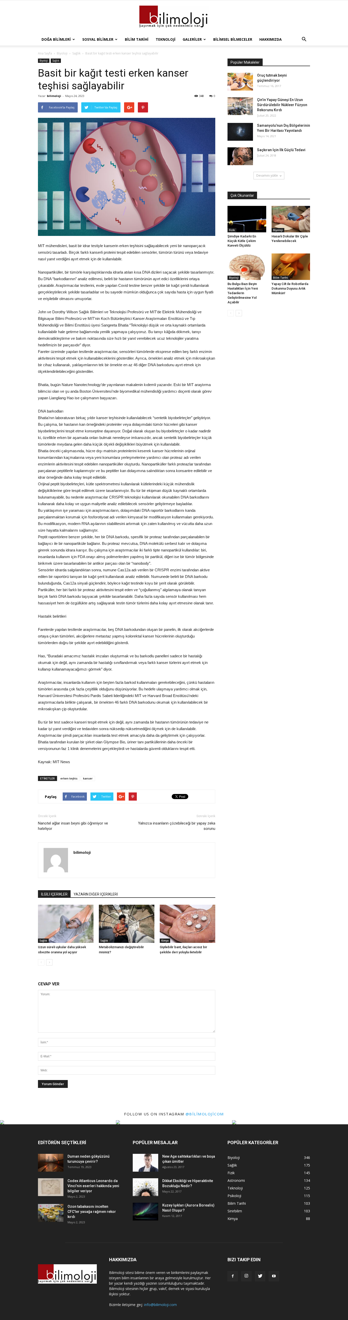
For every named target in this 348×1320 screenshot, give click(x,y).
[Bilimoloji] (174, 17)
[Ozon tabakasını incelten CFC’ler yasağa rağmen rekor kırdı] (50, 1213)
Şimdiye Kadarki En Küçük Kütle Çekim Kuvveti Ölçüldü (241, 240)
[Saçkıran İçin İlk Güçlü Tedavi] (240, 156)
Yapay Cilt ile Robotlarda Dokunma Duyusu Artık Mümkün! (290, 288)
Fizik (232, 230)
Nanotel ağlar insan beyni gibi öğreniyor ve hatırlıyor (73, 826)
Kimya (165, 940)
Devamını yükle (267, 175)
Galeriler (192, 39)
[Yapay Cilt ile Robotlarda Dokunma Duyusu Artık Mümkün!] (291, 266)
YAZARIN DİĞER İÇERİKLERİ (96, 894)
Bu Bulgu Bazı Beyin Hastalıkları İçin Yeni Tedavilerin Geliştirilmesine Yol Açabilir (242, 293)
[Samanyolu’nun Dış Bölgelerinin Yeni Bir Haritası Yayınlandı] (240, 132)
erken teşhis (68, 778)
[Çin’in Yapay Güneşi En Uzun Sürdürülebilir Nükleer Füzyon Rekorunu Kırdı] (240, 106)
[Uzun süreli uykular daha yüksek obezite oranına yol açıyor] (65, 924)
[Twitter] (260, 1276)
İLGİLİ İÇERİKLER (54, 894)
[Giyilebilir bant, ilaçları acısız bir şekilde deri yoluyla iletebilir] (187, 924)
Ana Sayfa (45, 53)
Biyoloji (43, 60)
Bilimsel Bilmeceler (232, 39)
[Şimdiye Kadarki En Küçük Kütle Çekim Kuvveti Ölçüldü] (246, 219)
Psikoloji (234, 1195)
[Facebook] (232, 1276)
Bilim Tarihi (137, 39)
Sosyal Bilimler (97, 39)
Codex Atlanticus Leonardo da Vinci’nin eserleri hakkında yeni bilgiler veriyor (93, 1186)
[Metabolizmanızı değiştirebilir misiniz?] (126, 924)
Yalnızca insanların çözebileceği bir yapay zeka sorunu (176, 826)
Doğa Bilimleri (56, 39)
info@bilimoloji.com (160, 1304)
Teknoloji (166, 39)
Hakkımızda (270, 39)
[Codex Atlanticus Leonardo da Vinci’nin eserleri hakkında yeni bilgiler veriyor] (50, 1187)
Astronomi (236, 1180)
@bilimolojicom (204, 1113)
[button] (304, 39)
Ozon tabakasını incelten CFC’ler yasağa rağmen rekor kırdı (92, 1211)
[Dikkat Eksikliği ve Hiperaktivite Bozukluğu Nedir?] (145, 1187)
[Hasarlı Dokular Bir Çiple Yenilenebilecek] (291, 219)
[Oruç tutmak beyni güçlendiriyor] (240, 82)
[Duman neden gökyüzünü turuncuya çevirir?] (50, 1163)
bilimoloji (54, 96)
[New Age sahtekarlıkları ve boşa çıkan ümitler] (145, 1163)
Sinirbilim (234, 1211)
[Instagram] (246, 1276)
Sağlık (55, 60)
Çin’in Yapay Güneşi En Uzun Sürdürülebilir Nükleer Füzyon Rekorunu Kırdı (282, 105)
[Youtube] (274, 1276)
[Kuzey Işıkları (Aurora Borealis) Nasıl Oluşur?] (145, 1211)
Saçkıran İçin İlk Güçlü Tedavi (281, 150)
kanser (88, 778)
